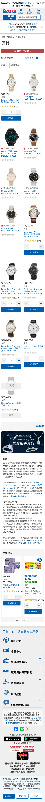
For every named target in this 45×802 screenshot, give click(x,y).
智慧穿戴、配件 (25, 543)
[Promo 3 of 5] (23, 621)
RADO (32, 488)
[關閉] (42, 27)
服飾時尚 (10, 37)
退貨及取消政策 (17, 771)
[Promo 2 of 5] (20, 621)
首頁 (3, 37)
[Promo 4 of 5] (25, 621)
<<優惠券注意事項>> (26, 29)
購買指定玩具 (28, 3)
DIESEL (37, 482)
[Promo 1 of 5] (17, 621)
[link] (11, 91)
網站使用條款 (21, 763)
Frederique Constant (11, 485)
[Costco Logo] (9, 11)
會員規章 (30, 769)
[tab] (22, 640)
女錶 (15, 543)
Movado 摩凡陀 (13, 488)
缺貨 (11, 415)
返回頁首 (40, 426)
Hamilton (25, 485)
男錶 (23, 37)
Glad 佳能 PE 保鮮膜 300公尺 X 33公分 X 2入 (32, 593)
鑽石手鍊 (36, 543)
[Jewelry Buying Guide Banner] (22, 442)
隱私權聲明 (35, 763)
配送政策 (31, 771)
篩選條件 (29, 58)
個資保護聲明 (17, 769)
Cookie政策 (16, 766)
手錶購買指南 (19, 496)
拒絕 (36, 796)
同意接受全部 (10, 796)
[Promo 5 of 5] (28, 621)
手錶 (18, 37)
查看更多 (22, 796)
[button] (38, 17)
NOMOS (24, 488)
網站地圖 (9, 763)
